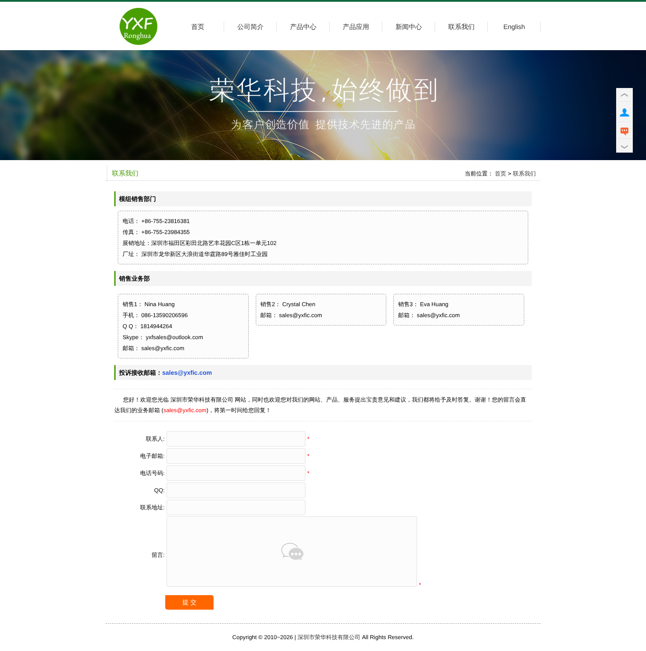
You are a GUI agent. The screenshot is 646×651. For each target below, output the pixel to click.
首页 (197, 27)
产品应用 (356, 27)
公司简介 (250, 27)
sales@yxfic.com (187, 372)
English (514, 27)
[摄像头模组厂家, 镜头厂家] (138, 48)
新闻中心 (409, 27)
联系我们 (461, 27)
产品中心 (303, 27)
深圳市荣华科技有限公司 (329, 637)
